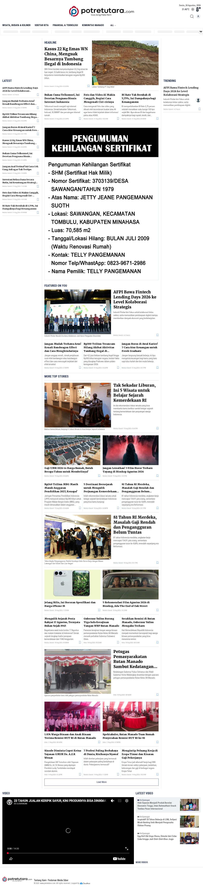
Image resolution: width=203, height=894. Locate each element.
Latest (7, 81)
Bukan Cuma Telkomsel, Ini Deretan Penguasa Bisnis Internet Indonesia (17, 156)
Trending (169, 81)
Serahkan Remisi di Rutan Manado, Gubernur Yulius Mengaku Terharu (138, 622)
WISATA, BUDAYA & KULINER (16, 25)
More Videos (142, 862)
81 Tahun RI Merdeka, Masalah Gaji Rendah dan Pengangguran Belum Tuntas (135, 525)
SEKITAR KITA (42, 25)
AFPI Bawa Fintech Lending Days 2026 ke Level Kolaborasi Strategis (20, 91)
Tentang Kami (40, 880)
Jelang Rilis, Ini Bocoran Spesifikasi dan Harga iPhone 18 (70, 604)
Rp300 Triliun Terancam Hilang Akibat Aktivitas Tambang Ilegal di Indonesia (19, 117)
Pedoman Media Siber (58, 880)
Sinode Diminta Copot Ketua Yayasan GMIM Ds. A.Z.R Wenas (62, 754)
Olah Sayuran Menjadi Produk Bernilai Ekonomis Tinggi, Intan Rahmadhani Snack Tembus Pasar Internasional (156, 806)
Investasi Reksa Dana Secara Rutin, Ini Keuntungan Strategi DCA (19, 182)
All (112, 25)
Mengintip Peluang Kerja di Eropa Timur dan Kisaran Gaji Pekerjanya (140, 754)
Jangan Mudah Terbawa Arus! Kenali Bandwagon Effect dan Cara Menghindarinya (18, 104)
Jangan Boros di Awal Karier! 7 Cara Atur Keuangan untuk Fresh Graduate (20, 130)
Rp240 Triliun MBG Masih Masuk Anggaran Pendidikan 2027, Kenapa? (61, 488)
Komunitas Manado (93, 25)
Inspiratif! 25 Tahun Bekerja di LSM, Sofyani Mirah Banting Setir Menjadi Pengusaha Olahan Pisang (157, 822)
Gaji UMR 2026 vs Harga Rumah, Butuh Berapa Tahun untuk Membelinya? (68, 470)
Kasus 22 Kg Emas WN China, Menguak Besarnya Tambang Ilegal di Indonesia (18, 143)
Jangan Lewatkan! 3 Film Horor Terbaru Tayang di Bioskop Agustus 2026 (127, 470)
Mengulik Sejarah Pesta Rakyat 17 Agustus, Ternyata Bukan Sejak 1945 (62, 622)
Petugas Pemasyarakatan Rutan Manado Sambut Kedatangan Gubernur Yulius (133, 661)
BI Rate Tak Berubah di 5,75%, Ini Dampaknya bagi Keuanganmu (139, 98)
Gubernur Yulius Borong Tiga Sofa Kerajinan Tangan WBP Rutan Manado (101, 622)
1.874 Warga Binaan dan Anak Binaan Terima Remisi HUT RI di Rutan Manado (70, 736)
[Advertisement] (21, 57)
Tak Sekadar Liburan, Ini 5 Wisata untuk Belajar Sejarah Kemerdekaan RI (134, 393)
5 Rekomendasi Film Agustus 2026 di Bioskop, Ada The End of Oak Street (126, 604)
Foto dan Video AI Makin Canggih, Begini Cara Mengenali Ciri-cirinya (20, 195)
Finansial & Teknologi (65, 25)
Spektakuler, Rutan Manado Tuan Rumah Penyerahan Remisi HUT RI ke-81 (128, 736)
